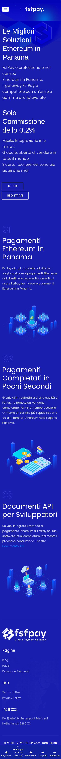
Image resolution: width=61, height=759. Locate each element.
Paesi (6, 666)
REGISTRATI (15, 195)
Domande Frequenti (15, 671)
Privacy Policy (11, 698)
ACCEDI (12, 186)
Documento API (13, 546)
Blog (5, 660)
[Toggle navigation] (5, 9)
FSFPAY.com (32, 743)
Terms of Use (11, 692)
